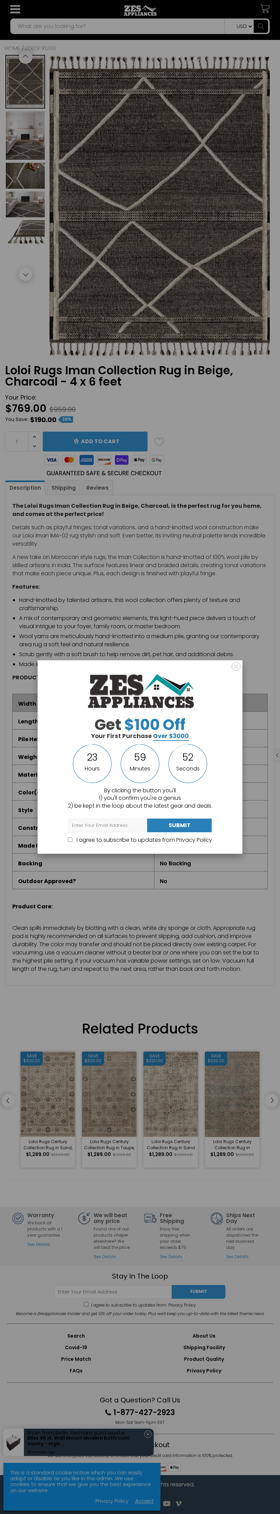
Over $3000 (171, 736)
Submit (180, 825)
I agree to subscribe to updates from (143, 840)
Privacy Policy (194, 840)
